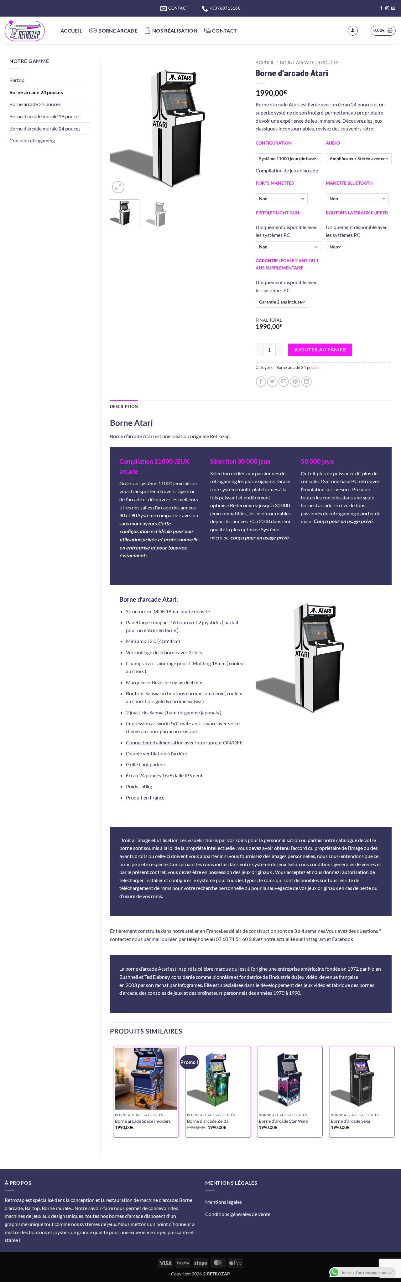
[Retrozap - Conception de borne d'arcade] (28, 30)
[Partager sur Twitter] (272, 381)
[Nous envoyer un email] (393, 8)
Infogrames (190, 985)
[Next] (235, 126)
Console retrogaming (32, 140)
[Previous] (120, 126)
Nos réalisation (174, 30)
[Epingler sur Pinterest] (295, 381)
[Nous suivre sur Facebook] (381, 8)
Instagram (315, 939)
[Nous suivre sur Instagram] (387, 8)
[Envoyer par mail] (284, 381)
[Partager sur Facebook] (261, 381)
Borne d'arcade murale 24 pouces (45, 128)
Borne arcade (118, 30)
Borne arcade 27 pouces (35, 104)
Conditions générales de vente (237, 1214)
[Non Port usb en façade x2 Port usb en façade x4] (282, 198)
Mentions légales (223, 1202)
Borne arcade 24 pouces (36, 92)
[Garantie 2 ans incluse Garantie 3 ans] (282, 302)
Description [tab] (124, 406)
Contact (224, 30)
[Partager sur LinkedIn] (306, 381)
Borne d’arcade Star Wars (283, 1121)
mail (156, 939)
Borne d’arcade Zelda (207, 1121)
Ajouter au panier (320, 349)
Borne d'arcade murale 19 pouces (45, 116)
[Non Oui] (335, 246)
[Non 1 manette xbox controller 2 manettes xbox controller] (357, 198)
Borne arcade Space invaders (143, 1121)
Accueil (71, 30)
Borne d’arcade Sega (350, 1121)
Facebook (342, 939)
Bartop (16, 80)
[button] (353, 31)
